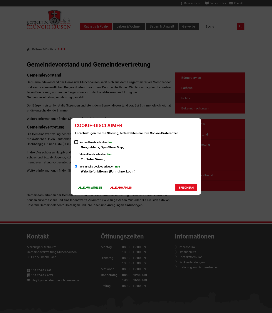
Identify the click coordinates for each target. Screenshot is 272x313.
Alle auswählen (90, 187)
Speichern (186, 187)
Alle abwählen (121, 187)
